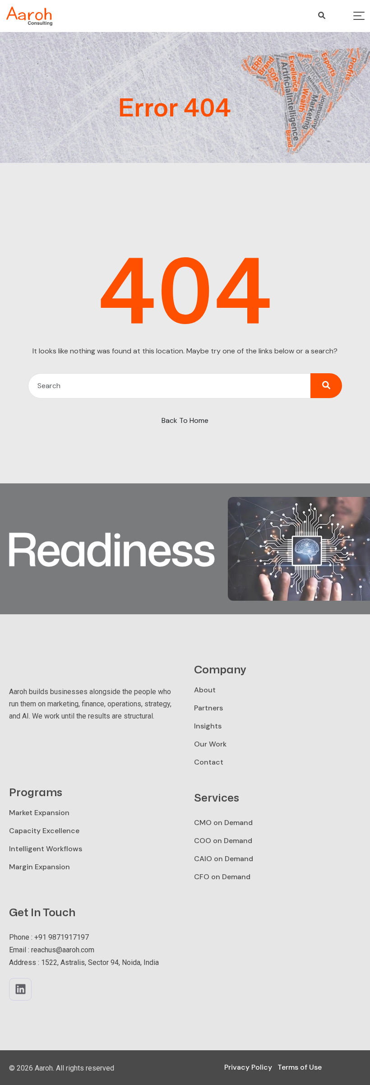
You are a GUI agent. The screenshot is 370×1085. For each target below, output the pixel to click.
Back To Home (185, 420)
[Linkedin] (20, 989)
